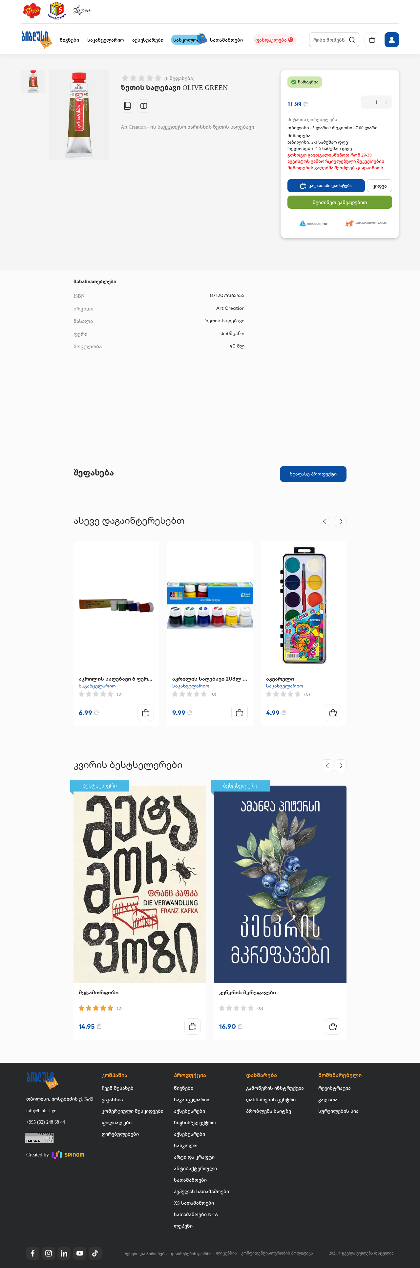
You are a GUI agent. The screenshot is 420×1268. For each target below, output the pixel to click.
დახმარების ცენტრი (271, 1099)
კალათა (328, 1099)
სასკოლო (186, 1145)
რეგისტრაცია (334, 1088)
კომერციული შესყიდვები (132, 1111)
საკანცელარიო (97, 686)
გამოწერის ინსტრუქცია (275, 1088)
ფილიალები (117, 1122)
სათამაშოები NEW (196, 1214)
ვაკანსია (112, 1099)
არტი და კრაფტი (194, 1157)
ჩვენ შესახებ (118, 1088)
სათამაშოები (190, 1180)
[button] (37, 40)
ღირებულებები (120, 1134)
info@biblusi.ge (41, 1110)
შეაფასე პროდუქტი (313, 474)
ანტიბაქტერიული (195, 1168)
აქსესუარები (189, 1111)
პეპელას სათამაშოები (201, 1191)
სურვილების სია (338, 1111)
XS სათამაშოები (194, 1203)
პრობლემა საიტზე (268, 1111)
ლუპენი (183, 1226)
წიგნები (183, 1088)
